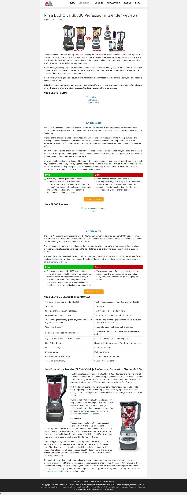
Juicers (99, 3)
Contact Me (85, 482)
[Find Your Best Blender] (49, 3)
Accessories (113, 3)
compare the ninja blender (55, 471)
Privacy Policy (96, 482)
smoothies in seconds (90, 414)
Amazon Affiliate (108, 482)
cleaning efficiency (52, 463)
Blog (137, 3)
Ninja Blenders (98, 68)
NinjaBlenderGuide (61, 485)
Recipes (127, 3)
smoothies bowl (56, 259)
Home (72, 3)
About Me (76, 482)
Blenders (84, 3)
